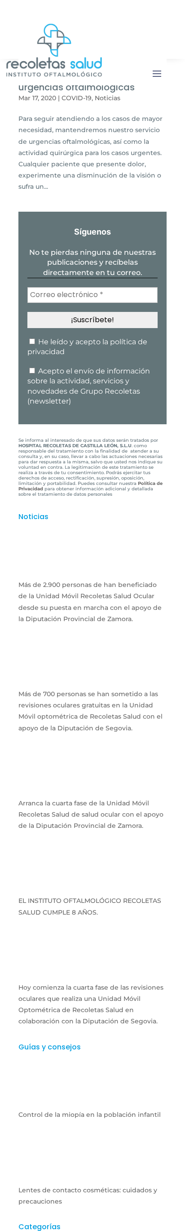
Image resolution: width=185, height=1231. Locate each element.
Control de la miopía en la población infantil (89, 1115)
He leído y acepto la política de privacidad (87, 347)
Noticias (107, 98)
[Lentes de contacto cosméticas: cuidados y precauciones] (92, 1172)
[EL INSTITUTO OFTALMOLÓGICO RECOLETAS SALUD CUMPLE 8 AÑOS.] (92, 883)
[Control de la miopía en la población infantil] (92, 1097)
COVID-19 (77, 98)
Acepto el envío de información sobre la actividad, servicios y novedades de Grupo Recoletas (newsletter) (88, 386)
